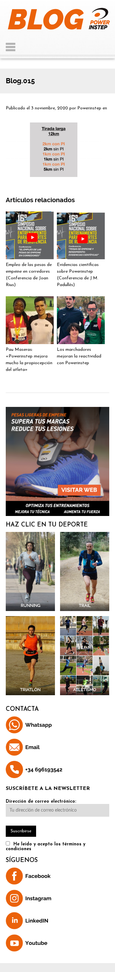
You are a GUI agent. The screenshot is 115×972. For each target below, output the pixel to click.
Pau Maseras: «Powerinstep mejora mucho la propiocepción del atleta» (29, 359)
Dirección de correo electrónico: (41, 801)
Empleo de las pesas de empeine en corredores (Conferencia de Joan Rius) (29, 274)
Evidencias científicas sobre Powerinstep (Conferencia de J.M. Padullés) (78, 274)
